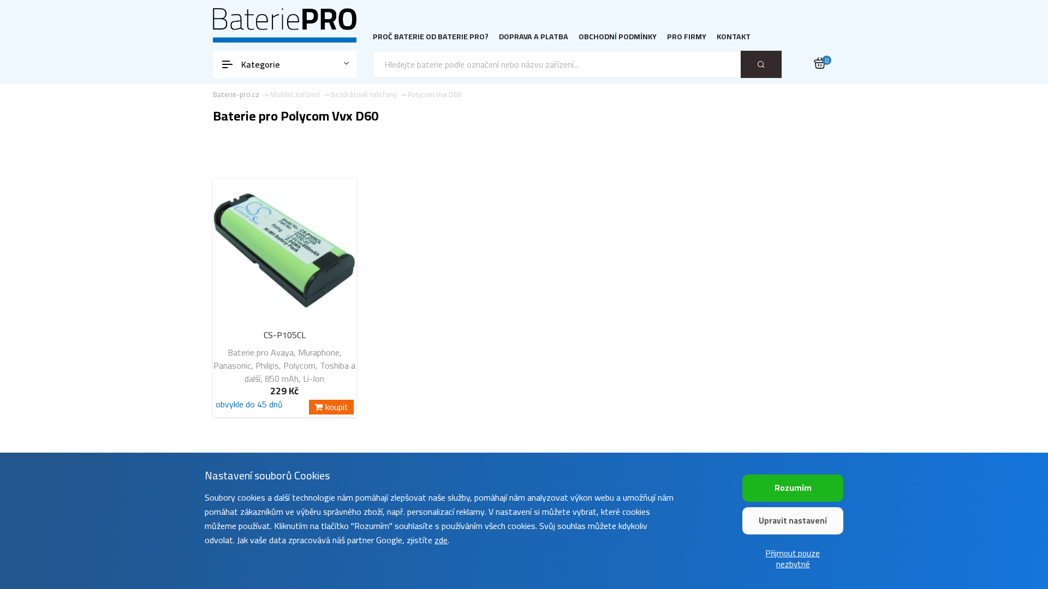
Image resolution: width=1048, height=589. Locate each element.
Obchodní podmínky (618, 37)
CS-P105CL (285, 335)
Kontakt (734, 37)
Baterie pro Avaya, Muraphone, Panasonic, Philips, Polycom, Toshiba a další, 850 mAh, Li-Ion (284, 365)
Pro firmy (686, 37)
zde (441, 540)
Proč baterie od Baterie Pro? (431, 37)
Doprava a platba (533, 37)
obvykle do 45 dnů (249, 406)
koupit (336, 407)
